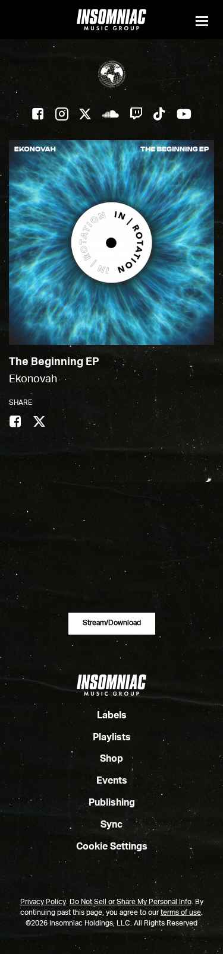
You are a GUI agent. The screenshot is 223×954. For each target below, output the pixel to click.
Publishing (112, 803)
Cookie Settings (111, 847)
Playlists (112, 738)
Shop (111, 759)
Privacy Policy (43, 902)
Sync (111, 825)
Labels (112, 716)
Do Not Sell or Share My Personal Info (130, 902)
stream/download (112, 623)
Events (111, 781)
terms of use (181, 913)
